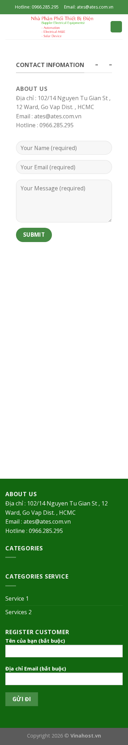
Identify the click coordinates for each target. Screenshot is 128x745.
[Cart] (116, 27)
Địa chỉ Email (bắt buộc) (35, 668)
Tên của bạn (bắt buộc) (35, 640)
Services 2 (18, 612)
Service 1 (17, 598)
